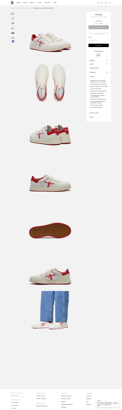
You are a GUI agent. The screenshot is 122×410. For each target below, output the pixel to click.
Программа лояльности (67, 404)
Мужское (32, 2)
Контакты (89, 395)
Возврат (63, 401)
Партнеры (63, 407)
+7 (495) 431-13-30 (40, 395)
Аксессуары (47, 2)
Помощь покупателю (66, 395)
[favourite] (98, 2)
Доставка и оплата (66, 398)
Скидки (55, 2)
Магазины (89, 398)
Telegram (15, 405)
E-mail (89, 37)
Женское (39, 2)
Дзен (14, 408)
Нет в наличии (98, 27)
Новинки (18, 2)
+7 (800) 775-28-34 (41, 398)
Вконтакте (15, 402)
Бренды (25, 2)
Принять (116, 403)
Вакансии (89, 404)
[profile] (109, 2)
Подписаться (98, 45)
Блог (88, 401)
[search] (102, 2)
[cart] (105, 2)
